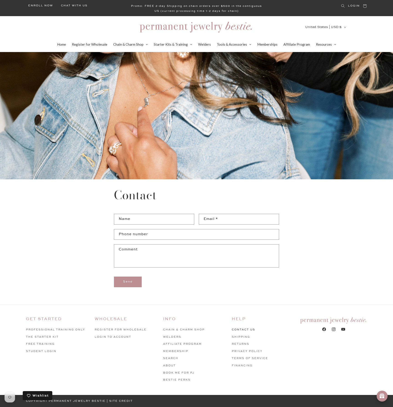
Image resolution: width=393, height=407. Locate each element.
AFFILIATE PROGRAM (182, 344)
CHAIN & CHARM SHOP (184, 329)
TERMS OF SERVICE (250, 358)
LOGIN (354, 5)
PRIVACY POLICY (247, 351)
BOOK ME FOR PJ (178, 373)
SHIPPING (241, 337)
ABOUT (169, 365)
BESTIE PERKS (177, 380)
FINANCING (242, 365)
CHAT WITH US (74, 5)
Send (128, 281)
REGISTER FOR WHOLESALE (120, 329)
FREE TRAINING (40, 344)
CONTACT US (243, 329)
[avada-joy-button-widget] (382, 396)
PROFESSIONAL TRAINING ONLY (55, 329)
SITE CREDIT (121, 401)
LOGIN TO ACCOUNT (113, 337)
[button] (343, 6)
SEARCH (170, 358)
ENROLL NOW (40, 5)
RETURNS (240, 344)
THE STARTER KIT (42, 337)
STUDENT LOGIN (41, 351)
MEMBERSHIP (175, 351)
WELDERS (172, 337)
